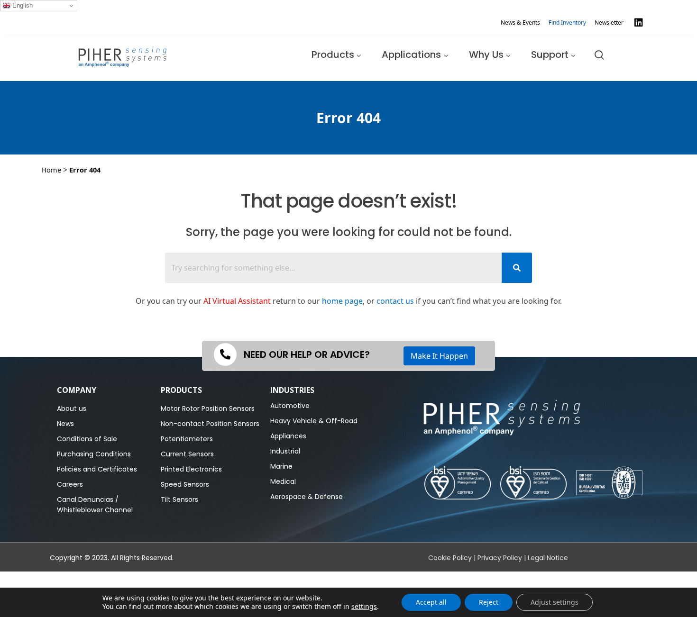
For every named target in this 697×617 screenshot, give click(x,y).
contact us (395, 301)
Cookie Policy (450, 558)
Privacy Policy (499, 558)
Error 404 (85, 169)
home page (342, 301)
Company (76, 390)
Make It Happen (439, 356)
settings (364, 606)
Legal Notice (548, 558)
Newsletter (609, 22)
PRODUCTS (181, 390)
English (21, 5)
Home (51, 169)
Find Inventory (567, 22)
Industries (292, 390)
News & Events (520, 22)
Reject (488, 602)
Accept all (431, 602)
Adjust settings (554, 602)
